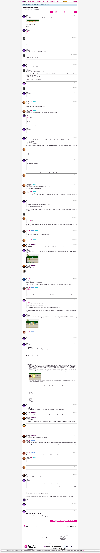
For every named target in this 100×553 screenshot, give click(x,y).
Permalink (27, 16)
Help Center (49, 525)
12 (72, 12)
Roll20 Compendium (27, 535)
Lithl (27, 230)
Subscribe (64, 1)
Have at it (27, 236)
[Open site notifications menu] (73, 1)
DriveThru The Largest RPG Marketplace (29, 538)
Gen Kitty (28, 244)
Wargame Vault (27, 541)
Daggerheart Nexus (45, 533)
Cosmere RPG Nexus (45, 536)
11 (70, 12)
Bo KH (27, 270)
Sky (27, 15)
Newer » (75, 12)
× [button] (94, 550)
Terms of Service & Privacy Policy (39, 525)
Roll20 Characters (27, 533)
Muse (27, 278)
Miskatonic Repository (63, 538)
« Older (52, 12)
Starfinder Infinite (62, 537)
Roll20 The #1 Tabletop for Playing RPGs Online (30, 531)
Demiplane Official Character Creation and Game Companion (49, 531)
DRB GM (28, 289)
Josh (27, 38)
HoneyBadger (29, 220)
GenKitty (28, 31)
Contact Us (46, 525)
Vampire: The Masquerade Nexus (46, 534)
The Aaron (28, 101)
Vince (28, 459)
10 (68, 12)
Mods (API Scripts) (30, 9)
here (83, 550)
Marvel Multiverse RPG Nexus (46, 535)
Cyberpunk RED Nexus (45, 537)
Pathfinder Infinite (62, 536)
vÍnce (27, 331)
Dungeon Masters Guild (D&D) (64, 535)
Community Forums (25, 9)
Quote (30, 16)
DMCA (44, 525)
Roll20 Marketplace (27, 534)
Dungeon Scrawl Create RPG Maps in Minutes (64, 531)
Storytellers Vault (62, 539)
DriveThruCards (27, 540)
